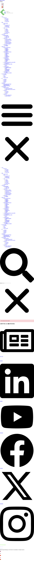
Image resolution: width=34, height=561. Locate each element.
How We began (6, 35)
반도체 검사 (7, 191)
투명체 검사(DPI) (8, 192)
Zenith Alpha (7, 56)
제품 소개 (3, 46)
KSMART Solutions (8, 67)
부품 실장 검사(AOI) (8, 40)
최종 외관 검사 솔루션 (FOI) (8, 214)
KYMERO (6, 45)
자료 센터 (5, 94)
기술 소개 (3, 34)
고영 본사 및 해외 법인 (8, 88)
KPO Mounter (7, 221)
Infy (6, 65)
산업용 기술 (7, 36)
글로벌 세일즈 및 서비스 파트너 (10, 89)
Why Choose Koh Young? (7, 234)
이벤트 (5, 76)
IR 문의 (5, 82)
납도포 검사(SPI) (8, 39)
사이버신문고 (7, 32)
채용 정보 (3, 83)
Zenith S (6, 207)
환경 (4, 24)
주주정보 (5, 81)
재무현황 (5, 79)
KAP (6, 68)
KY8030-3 (6, 49)
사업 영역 (6, 19)
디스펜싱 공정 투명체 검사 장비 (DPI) (9, 62)
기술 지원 (6, 92)
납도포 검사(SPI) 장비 (7, 47)
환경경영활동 (7, 177)
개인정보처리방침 (3, 544)
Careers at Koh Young (7, 85)
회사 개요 (6, 18)
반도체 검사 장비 (6, 57)
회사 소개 (5, 17)
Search (1, 283)
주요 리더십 (7, 21)
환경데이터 (7, 176)
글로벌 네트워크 (6, 87)
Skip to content (2, 0)
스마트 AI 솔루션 (8, 43)
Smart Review (7, 69)
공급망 (6, 28)
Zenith (6, 54)
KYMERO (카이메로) (8, 72)
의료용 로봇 (5, 71)
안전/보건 (6, 30)
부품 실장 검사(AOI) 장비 (7, 51)
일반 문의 (6, 91)
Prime (6, 61)
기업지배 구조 (6, 33)
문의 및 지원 (4, 86)
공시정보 (5, 80)
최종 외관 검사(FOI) (8, 42)
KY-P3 (6, 215)
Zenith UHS (7, 53)
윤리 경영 (6, 31)
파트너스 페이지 (7, 246)
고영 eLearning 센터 (8, 245)
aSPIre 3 (6, 48)
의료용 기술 (7, 37)
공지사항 (5, 74)
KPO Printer (7, 70)
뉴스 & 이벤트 (4, 73)
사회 (4, 178)
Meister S (6, 58)
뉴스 (4, 75)
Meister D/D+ (7, 59)
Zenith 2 (6, 52)
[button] (17, 131)
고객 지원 (5, 90)
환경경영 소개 (7, 25)
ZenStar (6, 60)
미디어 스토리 (6, 77)
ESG (2, 22)
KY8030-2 (6, 50)
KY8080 (6, 201)
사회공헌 (6, 29)
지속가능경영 (6, 23)
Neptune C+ (7, 63)
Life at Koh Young (6, 84)
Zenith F (6, 55)
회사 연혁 (6, 20)
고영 (2, 16)
